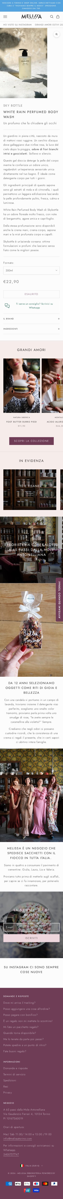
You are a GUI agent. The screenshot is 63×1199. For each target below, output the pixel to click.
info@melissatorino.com (17, 1138)
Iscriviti (31, 938)
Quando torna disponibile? (19, 1033)
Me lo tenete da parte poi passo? (23, 1039)
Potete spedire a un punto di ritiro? (25, 1045)
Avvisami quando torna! (59, 599)
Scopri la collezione (31, 441)
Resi (5, 1086)
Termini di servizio (14, 1074)
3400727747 (11, 1154)
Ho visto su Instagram (17, 24)
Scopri (29, 493)
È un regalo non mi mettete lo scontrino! (28, 1021)
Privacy (7, 1092)
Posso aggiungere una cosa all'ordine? (26, 1009)
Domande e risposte (15, 1068)
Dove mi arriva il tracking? (19, 1003)
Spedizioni (9, 1080)
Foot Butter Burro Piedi (21, 421)
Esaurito (31, 294)
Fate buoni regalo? (14, 1051)
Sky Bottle (13, 105)
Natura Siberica (21, 417)
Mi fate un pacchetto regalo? (21, 1027)
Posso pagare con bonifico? (20, 1015)
